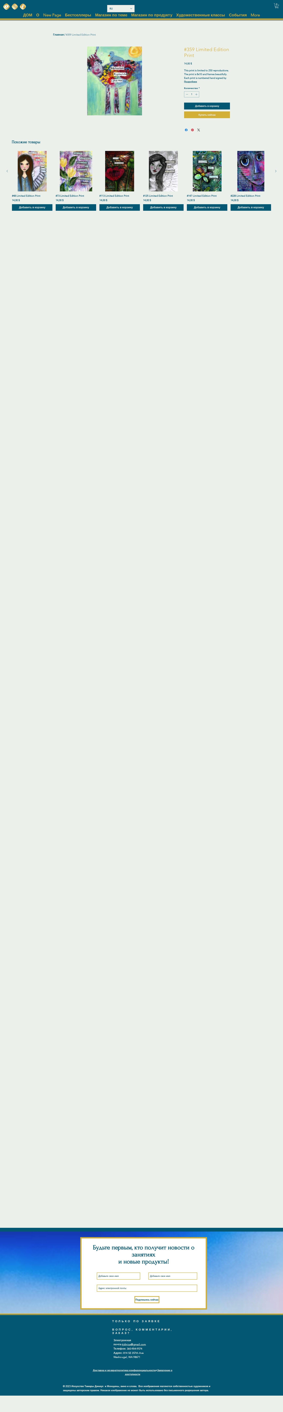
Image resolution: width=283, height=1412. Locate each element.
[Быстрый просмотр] (32, 171)
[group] (141, 181)
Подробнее (190, 81)
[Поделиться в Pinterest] (192, 130)
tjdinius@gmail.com (134, 1344)
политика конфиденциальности (136, 1370)
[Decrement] (187, 94)
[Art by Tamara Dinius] (6, 6)
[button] (277, 5)
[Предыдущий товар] (7, 171)
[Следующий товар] (276, 171)
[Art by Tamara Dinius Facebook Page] (23, 6)
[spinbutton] (192, 94)
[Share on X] (199, 130)
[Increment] (197, 94)
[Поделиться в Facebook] (186, 130)
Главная (58, 34)
